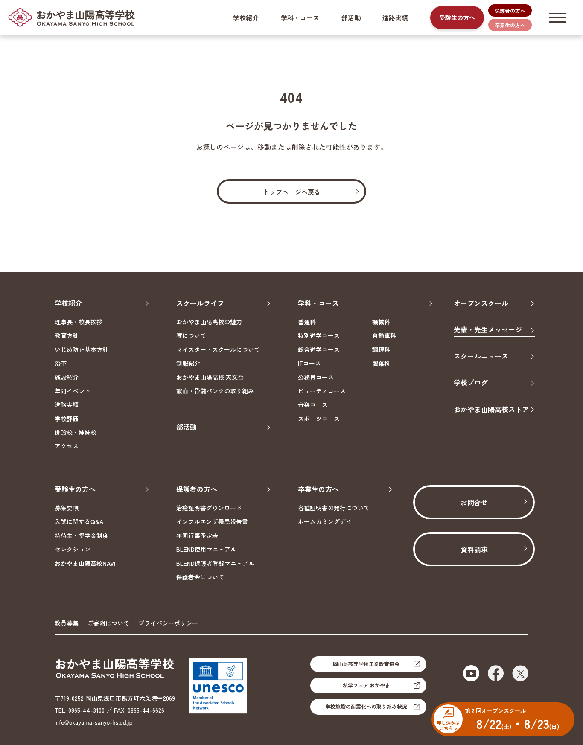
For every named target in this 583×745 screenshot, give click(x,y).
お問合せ (474, 502)
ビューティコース (322, 391)
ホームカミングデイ (325, 521)
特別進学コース (319, 335)
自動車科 (384, 335)
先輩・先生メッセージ (488, 330)
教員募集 (67, 623)
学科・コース (300, 17)
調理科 (381, 349)
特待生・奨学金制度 (81, 535)
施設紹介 (67, 377)
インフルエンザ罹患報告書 (212, 521)
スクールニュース (481, 356)
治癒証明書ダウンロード (209, 507)
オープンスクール (481, 303)
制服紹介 (188, 363)
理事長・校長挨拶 (78, 321)
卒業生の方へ (510, 25)
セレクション (72, 549)
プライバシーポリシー (168, 623)
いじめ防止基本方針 (81, 349)
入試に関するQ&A (79, 521)
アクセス (67, 446)
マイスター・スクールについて (218, 349)
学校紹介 (246, 17)
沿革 (61, 363)
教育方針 (67, 335)
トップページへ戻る (292, 191)
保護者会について (200, 577)
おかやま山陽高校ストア (491, 409)
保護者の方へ (510, 10)
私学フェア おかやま (366, 685)
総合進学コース (319, 349)
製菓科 (381, 363)
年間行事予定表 (197, 535)
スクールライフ (200, 303)
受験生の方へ (457, 17)
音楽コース (313, 404)
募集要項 (67, 507)
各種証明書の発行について (334, 507)
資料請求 (474, 549)
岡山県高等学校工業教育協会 (366, 663)
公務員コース (316, 377)
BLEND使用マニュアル (206, 549)
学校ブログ (471, 382)
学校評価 (67, 418)
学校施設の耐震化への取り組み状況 (366, 706)
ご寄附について (108, 623)
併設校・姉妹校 (75, 432)
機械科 (381, 321)
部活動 (351, 17)
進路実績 (395, 17)
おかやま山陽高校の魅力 (209, 321)
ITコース (309, 363)
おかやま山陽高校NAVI (85, 563)
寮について (191, 335)
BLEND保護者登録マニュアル (215, 563)
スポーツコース (319, 418)
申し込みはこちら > (448, 725)
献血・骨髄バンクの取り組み (215, 391)
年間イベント (72, 391)
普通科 (307, 321)
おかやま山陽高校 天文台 (210, 377)
